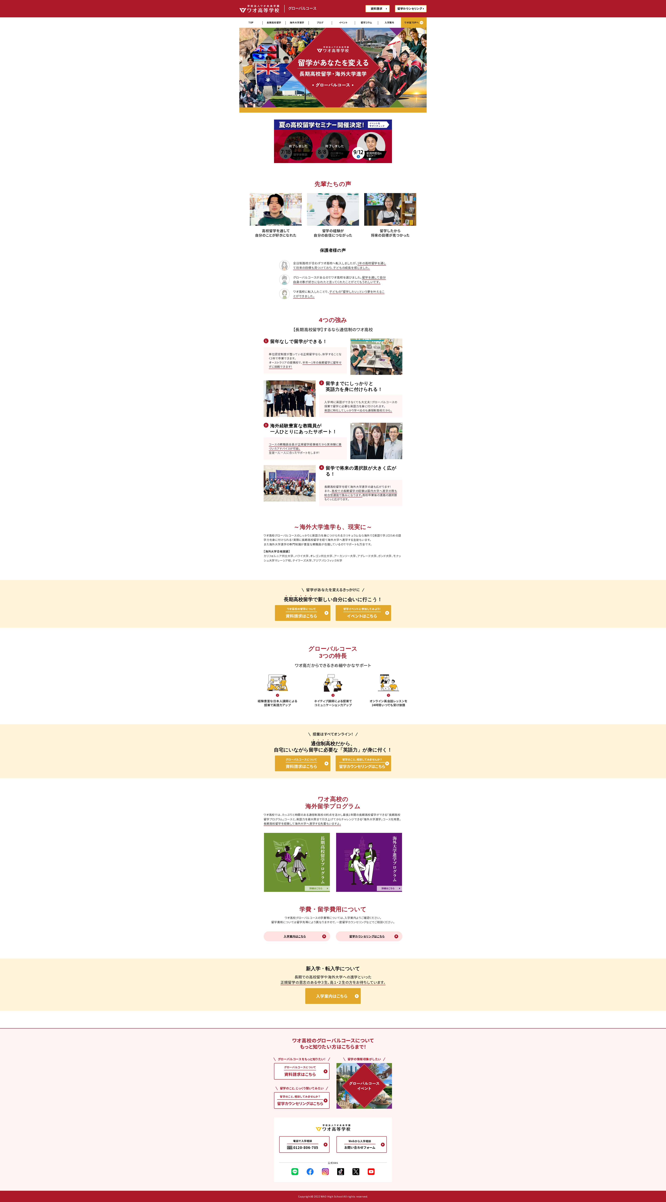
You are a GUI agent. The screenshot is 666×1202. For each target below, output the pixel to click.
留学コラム (366, 22)
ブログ (320, 22)
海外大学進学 (297, 22)
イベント (343, 22)
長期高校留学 (274, 22)
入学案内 (389, 22)
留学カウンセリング (409, 8)
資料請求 (376, 8)
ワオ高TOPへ (411, 22)
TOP (250, 22)
